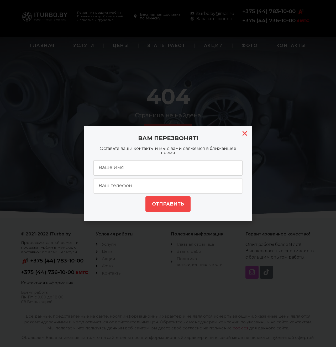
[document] (168, 173)
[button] (245, 133)
